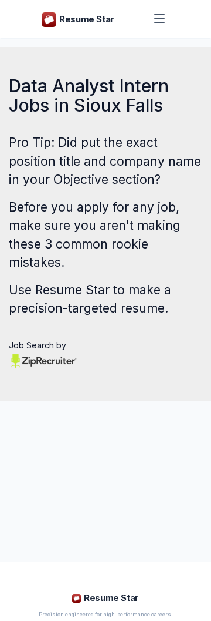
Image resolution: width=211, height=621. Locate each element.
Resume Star (72, 290)
